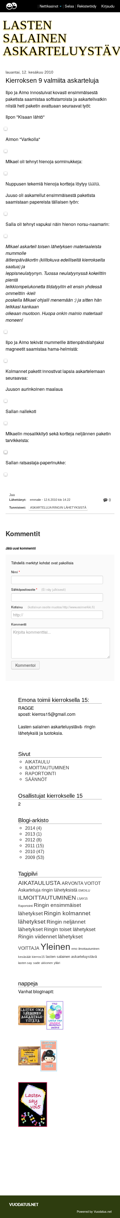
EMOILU (84, 890)
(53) (34, 857)
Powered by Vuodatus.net (94, 1211)
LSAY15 (82, 898)
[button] (60, 6)
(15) (34, 845)
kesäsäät (24, 956)
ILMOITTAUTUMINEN (47, 767)
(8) (33, 840)
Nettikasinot (49, 6)
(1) (33, 834)
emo (74, 948)
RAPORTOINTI (40, 773)
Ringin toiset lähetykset (69, 929)
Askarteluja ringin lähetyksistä (58, 507)
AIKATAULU (37, 762)
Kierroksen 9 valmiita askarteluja (52, 80)
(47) (34, 851)
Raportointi (25, 905)
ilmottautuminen (88, 948)
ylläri (57, 963)
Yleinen (55, 947)
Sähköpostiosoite (38, 589)
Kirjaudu (107, 6)
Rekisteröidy (86, 6)
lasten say (25, 963)
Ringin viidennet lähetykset (50, 936)
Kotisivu (53, 607)
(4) (33, 828)
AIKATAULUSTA (39, 883)
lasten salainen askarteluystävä (71, 957)
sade (36, 963)
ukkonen (47, 963)
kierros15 (38, 956)
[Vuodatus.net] (24, 1204)
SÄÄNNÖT (36, 779)
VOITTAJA (28, 948)
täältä (93, 184)
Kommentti (19, 624)
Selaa (70, 6)
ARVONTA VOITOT (81, 883)
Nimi (15, 572)
